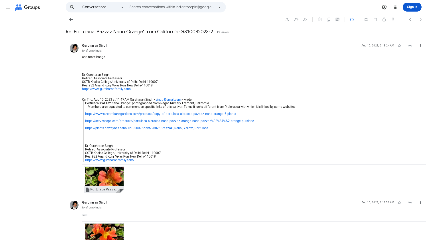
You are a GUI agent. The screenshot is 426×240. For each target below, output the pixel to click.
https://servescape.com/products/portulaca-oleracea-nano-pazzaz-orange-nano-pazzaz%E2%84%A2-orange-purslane (169, 121)
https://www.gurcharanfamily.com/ (106, 89)
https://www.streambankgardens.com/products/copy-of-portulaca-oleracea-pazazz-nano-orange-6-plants (160, 114)
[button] (8, 7)
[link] (104, 179)
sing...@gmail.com (168, 99)
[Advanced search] (219, 7)
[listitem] (246, 116)
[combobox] (172, 7)
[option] (103, 7)
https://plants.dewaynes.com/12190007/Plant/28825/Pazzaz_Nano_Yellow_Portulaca (146, 128)
